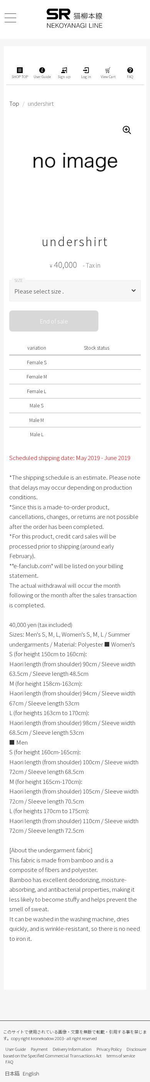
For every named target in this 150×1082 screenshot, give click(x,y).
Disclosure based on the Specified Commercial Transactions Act (74, 1052)
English (31, 1073)
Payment (39, 1049)
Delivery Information (72, 1049)
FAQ (9, 1062)
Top (14, 103)
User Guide (15, 1049)
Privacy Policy (109, 1049)
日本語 (12, 1073)
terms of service (121, 1055)
